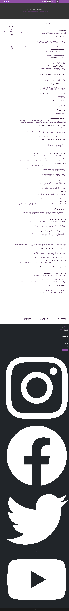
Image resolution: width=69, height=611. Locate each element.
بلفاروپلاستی (11, 36)
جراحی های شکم (11, 45)
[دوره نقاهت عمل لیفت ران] (40, 312)
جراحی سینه (12, 43)
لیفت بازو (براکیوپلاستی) (10, 51)
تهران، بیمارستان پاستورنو (64, 324)
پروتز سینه (12, 37)
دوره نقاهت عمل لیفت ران (45, 318)
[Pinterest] (34, 296)
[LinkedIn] (21, 296)
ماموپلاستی (12, 56)
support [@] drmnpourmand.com (63, 329)
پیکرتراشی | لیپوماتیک (10, 38)
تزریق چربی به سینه (11, 30)
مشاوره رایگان (6, 1)
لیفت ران (42, 319)
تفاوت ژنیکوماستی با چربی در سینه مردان (8, 31)
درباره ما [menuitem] (42, 1)
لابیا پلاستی (12, 48)
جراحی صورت (11, 44)
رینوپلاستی (12, 46)
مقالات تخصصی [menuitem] (49, 1)
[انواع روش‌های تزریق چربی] (23, 312)
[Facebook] (59, 296)
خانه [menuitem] (60, 1)
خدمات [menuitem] (58, 1)
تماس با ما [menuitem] (45, 1)
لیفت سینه (12, 55)
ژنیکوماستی (12, 47)
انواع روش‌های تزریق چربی (27, 318)
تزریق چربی (26, 319)
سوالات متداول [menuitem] (53, 1)
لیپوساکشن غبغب (11, 49)
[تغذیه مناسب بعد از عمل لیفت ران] (58, 312)
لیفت (44, 319)
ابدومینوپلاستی (11, 35)
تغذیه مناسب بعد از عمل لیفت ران (61, 318)
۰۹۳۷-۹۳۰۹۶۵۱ (66, 326)
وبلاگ (61, 319)
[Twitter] (46, 296)
